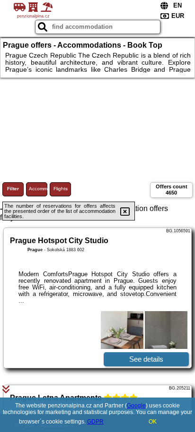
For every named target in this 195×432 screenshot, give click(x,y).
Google (136, 405)
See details (146, 359)
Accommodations (38, 188)
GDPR (95, 421)
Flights (60, 188)
